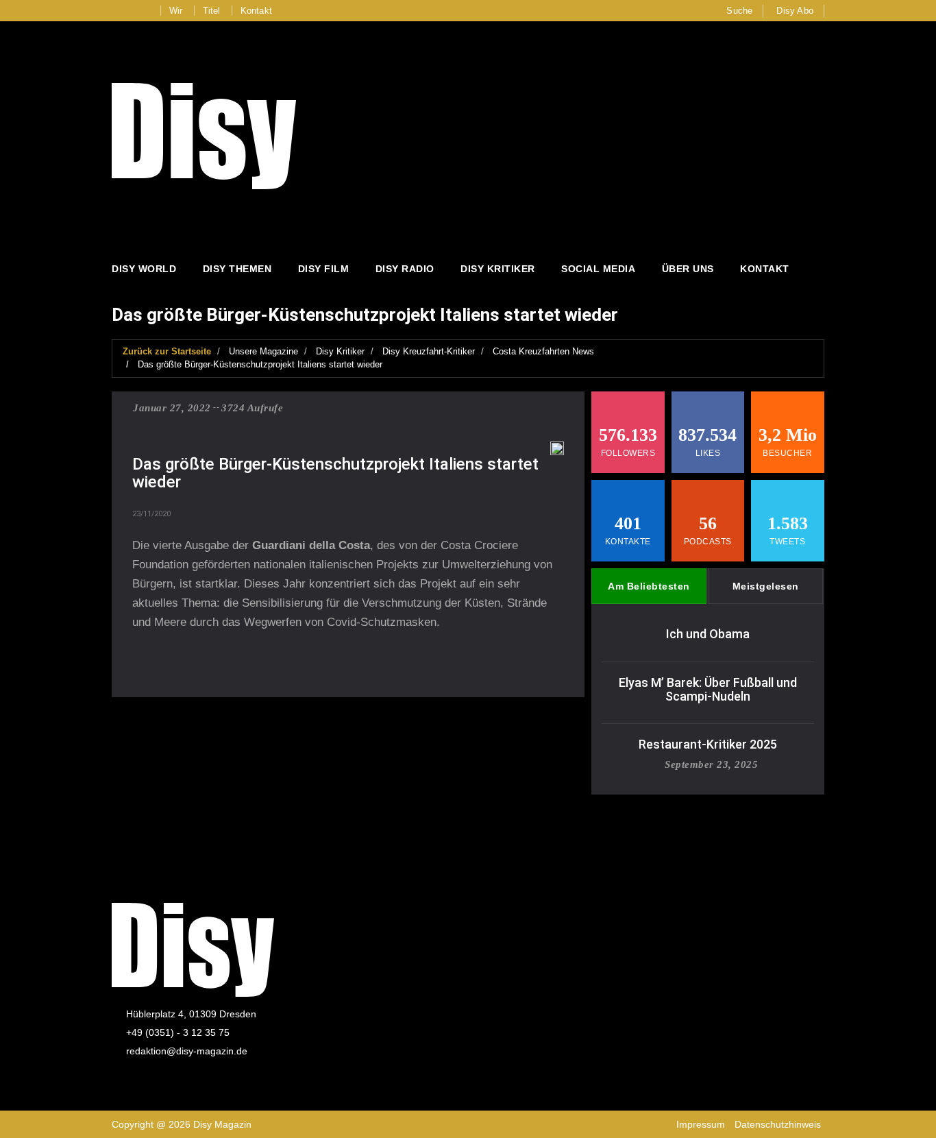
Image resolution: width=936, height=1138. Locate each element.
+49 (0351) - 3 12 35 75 (178, 1032)
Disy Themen (237, 268)
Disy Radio (404, 268)
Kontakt (256, 10)
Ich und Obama (708, 634)
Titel (212, 10)
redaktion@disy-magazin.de (186, 1050)
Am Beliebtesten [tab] (649, 586)
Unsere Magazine (263, 351)
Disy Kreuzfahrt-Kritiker (428, 351)
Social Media (598, 268)
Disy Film (323, 268)
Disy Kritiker (497, 268)
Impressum (700, 1124)
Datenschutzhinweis (778, 1124)
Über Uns (688, 268)
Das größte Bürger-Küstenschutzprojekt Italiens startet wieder (260, 364)
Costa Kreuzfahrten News (543, 351)
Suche (739, 10)
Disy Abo (794, 10)
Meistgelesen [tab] (765, 586)
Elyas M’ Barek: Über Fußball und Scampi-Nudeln (708, 689)
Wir (176, 10)
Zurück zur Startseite (167, 351)
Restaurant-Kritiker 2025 (708, 744)
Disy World (144, 268)
